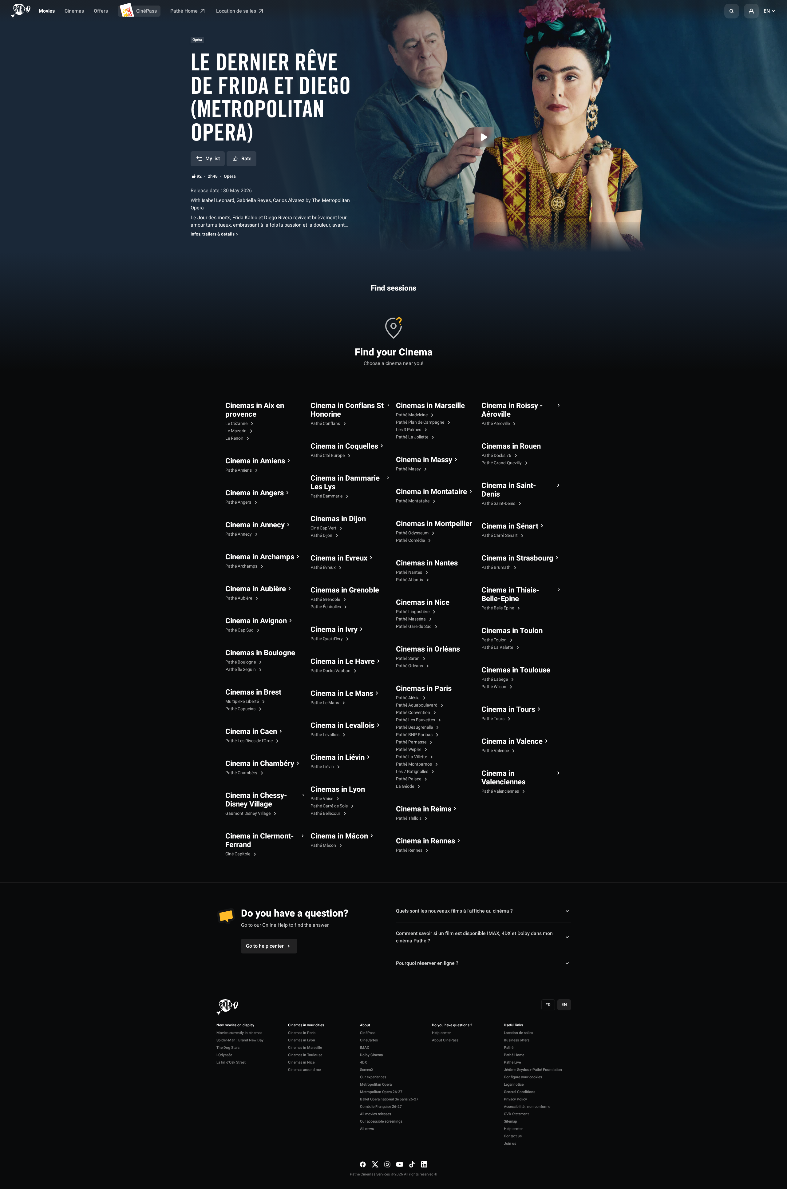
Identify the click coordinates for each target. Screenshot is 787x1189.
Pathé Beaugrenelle (415, 727)
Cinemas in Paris (424, 688)
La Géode (405, 786)
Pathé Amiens (239, 470)
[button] (731, 11)
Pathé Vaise (322, 798)
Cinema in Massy (424, 460)
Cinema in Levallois (342, 725)
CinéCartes (369, 1040)
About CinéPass (445, 1040)
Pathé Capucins (240, 709)
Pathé (508, 1047)
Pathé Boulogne (241, 662)
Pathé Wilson (494, 687)
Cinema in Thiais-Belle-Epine (510, 594)
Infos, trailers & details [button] (213, 234)
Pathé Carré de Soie (329, 806)
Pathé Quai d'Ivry (327, 639)
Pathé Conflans (325, 423)
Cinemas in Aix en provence (254, 410)
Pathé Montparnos (414, 764)
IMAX (364, 1047)
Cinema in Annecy (255, 525)
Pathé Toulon (494, 640)
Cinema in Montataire (431, 492)
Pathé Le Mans (325, 703)
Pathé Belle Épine (498, 608)
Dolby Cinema (371, 1055)
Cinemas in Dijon (338, 519)
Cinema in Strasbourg (517, 558)
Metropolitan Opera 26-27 (381, 1092)
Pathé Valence (495, 750)
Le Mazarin (236, 431)
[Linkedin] (424, 1164)
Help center (441, 1033)
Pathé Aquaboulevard (417, 705)
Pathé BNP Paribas (414, 734)
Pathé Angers (238, 502)
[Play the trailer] (484, 137)
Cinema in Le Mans (341, 693)
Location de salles (236, 11)
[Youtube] (399, 1164)
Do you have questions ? (452, 1025)
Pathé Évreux (323, 567)
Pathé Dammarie (326, 496)
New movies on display (235, 1025)
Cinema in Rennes (425, 841)
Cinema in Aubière (255, 589)
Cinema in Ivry (334, 629)
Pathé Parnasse (411, 742)
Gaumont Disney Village (248, 813)
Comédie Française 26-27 (381, 1106)
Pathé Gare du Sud (414, 626)
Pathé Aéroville (496, 423)
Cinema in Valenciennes (503, 778)
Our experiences (373, 1077)
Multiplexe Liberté (242, 701)
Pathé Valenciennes (500, 791)
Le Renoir (234, 438)
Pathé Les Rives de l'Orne (249, 741)
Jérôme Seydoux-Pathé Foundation (533, 1069)
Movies (47, 11)
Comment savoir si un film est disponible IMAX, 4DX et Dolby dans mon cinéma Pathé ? (474, 937)
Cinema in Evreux (338, 558)
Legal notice (514, 1084)
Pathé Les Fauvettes (416, 720)
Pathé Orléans (410, 666)
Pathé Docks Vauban (330, 671)
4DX (363, 1062)
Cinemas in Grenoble (344, 590)
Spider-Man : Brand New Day (239, 1040)
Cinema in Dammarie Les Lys (345, 482)
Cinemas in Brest (253, 692)
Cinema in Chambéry (259, 763)
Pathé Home (184, 11)
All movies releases (375, 1114)
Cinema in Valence (512, 741)
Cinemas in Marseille (430, 406)
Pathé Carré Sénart (500, 535)
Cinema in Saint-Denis (508, 490)
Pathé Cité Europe (328, 455)
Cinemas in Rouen (511, 446)
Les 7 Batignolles (412, 771)
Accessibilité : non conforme (527, 1106)
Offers (101, 11)
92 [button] (199, 176)
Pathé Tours (493, 718)
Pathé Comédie (411, 540)
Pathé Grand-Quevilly (502, 463)
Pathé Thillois (409, 818)
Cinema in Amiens (255, 461)
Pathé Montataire (413, 501)
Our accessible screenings (381, 1121)
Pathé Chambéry (241, 773)
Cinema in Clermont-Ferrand (259, 840)
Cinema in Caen (251, 731)
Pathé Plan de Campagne (420, 422)
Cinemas (74, 11)
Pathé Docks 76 (496, 455)
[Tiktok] (412, 1164)
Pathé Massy (409, 469)
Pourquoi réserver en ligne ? (427, 963)
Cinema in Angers (254, 493)
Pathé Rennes (409, 850)
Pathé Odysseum (412, 533)
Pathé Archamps (241, 566)
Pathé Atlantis (410, 580)
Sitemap (510, 1121)
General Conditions (519, 1092)
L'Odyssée (224, 1055)
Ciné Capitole (238, 854)
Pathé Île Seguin (241, 669)
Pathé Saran (408, 658)
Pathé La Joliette (412, 437)
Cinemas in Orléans (428, 649)
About (365, 1025)
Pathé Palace (409, 779)
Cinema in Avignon (256, 621)
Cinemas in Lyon (337, 789)
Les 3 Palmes (409, 429)
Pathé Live (512, 1062)
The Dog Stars (227, 1047)
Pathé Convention (413, 712)
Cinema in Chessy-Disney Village (256, 800)
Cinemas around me (304, 1069)
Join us (510, 1143)
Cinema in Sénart (509, 526)
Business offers (516, 1040)
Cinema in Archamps (259, 557)
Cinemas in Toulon (512, 631)
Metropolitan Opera (376, 1084)
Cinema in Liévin (337, 757)
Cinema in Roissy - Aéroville (512, 410)
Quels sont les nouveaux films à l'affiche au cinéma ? (454, 911)
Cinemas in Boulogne (260, 653)
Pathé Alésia (408, 698)
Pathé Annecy (239, 534)
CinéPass (146, 11)
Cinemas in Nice (422, 602)
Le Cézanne (236, 423)
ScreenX (367, 1069)
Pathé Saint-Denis (498, 503)
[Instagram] (387, 1164)
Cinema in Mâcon (339, 836)
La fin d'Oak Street (231, 1062)
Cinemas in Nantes (427, 563)
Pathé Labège (495, 679)
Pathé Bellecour (325, 813)
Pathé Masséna (411, 619)
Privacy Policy (515, 1099)
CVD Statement (516, 1114)
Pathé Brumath (496, 567)
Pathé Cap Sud (240, 630)
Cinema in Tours (508, 709)
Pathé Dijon (321, 535)
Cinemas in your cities (306, 1025)
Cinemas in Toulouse (515, 670)
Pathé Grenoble (325, 599)
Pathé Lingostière (413, 611)
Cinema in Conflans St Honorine (347, 410)
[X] (375, 1164)
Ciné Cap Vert (323, 528)
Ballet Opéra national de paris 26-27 (389, 1099)
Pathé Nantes (409, 572)
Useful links (513, 1025)
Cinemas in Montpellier (434, 524)
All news (367, 1129)
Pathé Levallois (325, 734)
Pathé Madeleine (412, 415)
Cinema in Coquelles (344, 446)
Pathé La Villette (412, 757)
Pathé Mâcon (323, 845)
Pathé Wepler (409, 749)
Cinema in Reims (423, 809)
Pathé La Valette (497, 647)
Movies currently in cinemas (239, 1033)
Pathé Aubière (239, 598)
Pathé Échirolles (326, 607)
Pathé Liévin (322, 766)
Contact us (513, 1136)
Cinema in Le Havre (342, 661)
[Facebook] (362, 1164)
